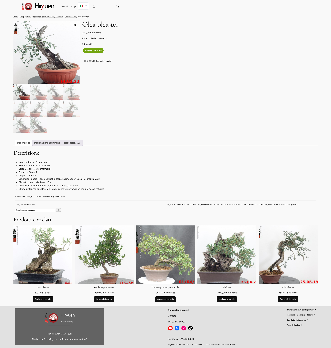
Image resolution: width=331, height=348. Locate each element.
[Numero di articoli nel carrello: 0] (117, 6)
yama (287, 204)
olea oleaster (206, 204)
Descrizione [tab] (23, 142)
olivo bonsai (253, 204)
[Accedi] (101, 6)
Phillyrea (227, 287)
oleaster (216, 204)
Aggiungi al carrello (93, 50)
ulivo (282, 204)
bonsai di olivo (190, 204)
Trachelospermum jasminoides (165, 287)
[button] (75, 25)
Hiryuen (68, 315)
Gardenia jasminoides (104, 287)
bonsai (180, 204)
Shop (22, 17)
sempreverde (274, 204)
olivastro (224, 204)
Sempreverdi (70, 17)
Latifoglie (59, 17)
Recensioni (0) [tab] (72, 142)
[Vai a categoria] (58, 210)
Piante (28, 17)
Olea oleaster (43, 287)
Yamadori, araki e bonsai (43, 17)
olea (198, 204)
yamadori (295, 204)
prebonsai (263, 204)
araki (174, 204)
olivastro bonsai (235, 204)
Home (15, 17)
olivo (245, 204)
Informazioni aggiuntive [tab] (47, 142)
